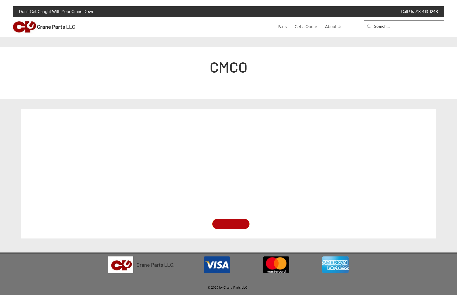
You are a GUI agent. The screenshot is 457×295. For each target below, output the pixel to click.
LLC (56, 27)
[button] (231, 224)
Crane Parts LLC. (155, 264)
